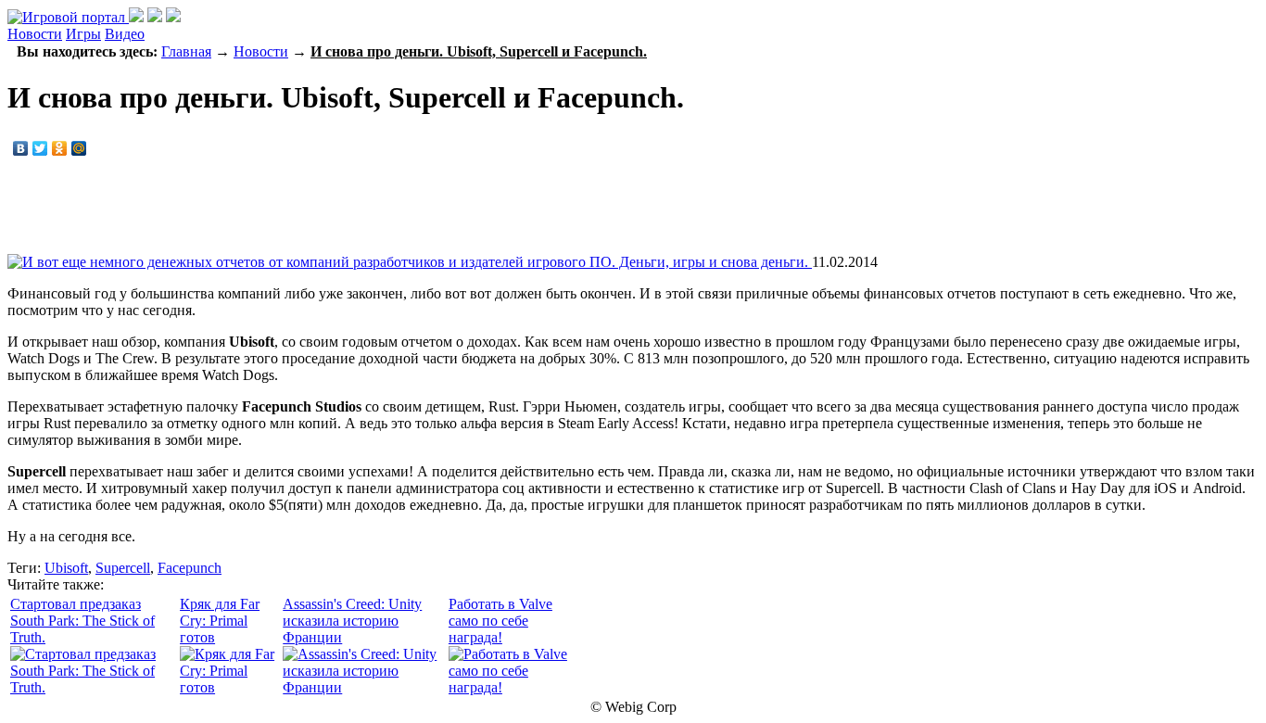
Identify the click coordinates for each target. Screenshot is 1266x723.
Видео (125, 34)
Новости (34, 34)
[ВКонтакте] (21, 148)
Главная (186, 51)
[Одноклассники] (60, 148)
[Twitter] (40, 148)
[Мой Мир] (79, 148)
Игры (83, 34)
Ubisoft (66, 568)
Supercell (122, 568)
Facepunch (190, 568)
